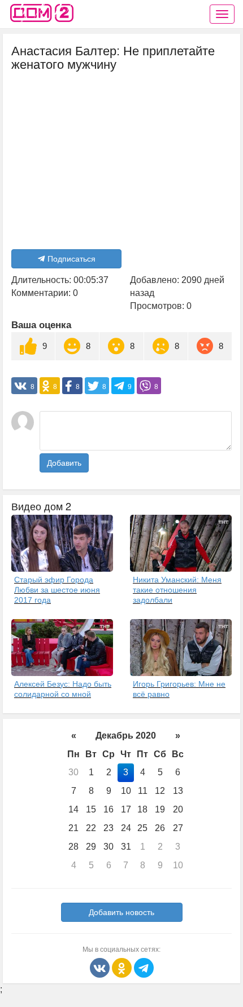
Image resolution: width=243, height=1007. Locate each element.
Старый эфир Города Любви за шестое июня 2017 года (57, 589)
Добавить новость (121, 912)
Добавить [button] (64, 462)
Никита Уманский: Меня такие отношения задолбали (177, 589)
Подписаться (71, 258)
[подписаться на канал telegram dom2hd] (144, 966)
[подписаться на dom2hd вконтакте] (101, 966)
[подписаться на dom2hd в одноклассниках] (123, 966)
